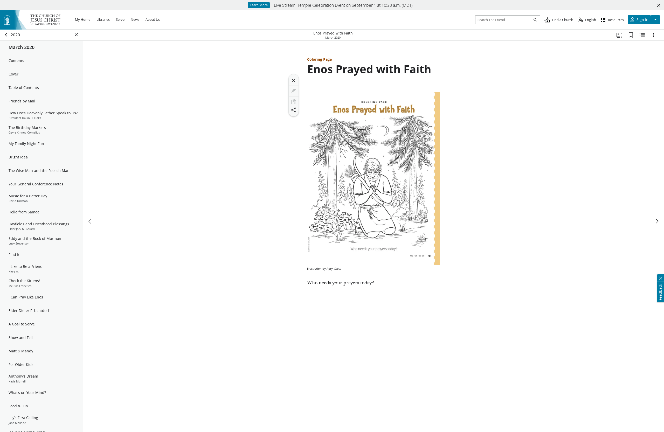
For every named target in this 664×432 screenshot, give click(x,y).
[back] (6, 35)
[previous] (90, 221)
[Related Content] (642, 35)
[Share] (293, 110)
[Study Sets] (619, 35)
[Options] (653, 35)
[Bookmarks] (631, 35)
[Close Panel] (76, 35)
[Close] (293, 80)
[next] (657, 221)
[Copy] (293, 101)
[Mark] (293, 91)
